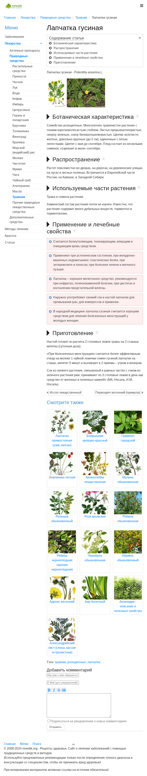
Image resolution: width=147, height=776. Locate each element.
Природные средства (19, 58)
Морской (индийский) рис (23, 150)
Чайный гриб (21, 180)
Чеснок (17, 82)
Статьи (10, 242)
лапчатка (93, 662)
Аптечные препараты (25, 50)
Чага (15, 174)
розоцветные (76, 662)
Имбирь (18, 104)
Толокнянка (20, 131)
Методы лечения (16, 229)
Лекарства (13, 43)
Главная (10, 743)
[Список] (64, 690)
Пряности (19, 76)
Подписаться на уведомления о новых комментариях (89, 721)
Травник (18, 197)
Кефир (17, 98)
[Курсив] (54, 690)
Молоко (17, 158)
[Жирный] (49, 690)
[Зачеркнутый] (59, 690)
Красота (10, 235)
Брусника (19, 125)
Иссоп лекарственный (65, 392)
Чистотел (18, 163)
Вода (16, 93)
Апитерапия (21, 185)
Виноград (19, 136)
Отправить (55, 727)
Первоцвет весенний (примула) (117, 392)
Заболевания (14, 36)
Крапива (18, 142)
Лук (14, 87)
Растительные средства (22, 69)
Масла (17, 191)
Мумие (17, 169)
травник (60, 662)
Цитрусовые (21, 109)
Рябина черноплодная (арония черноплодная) (62, 562)
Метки (24, 743)
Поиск (37, 743)
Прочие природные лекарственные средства (26, 207)
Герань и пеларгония (20, 118)
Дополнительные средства (22, 220)
